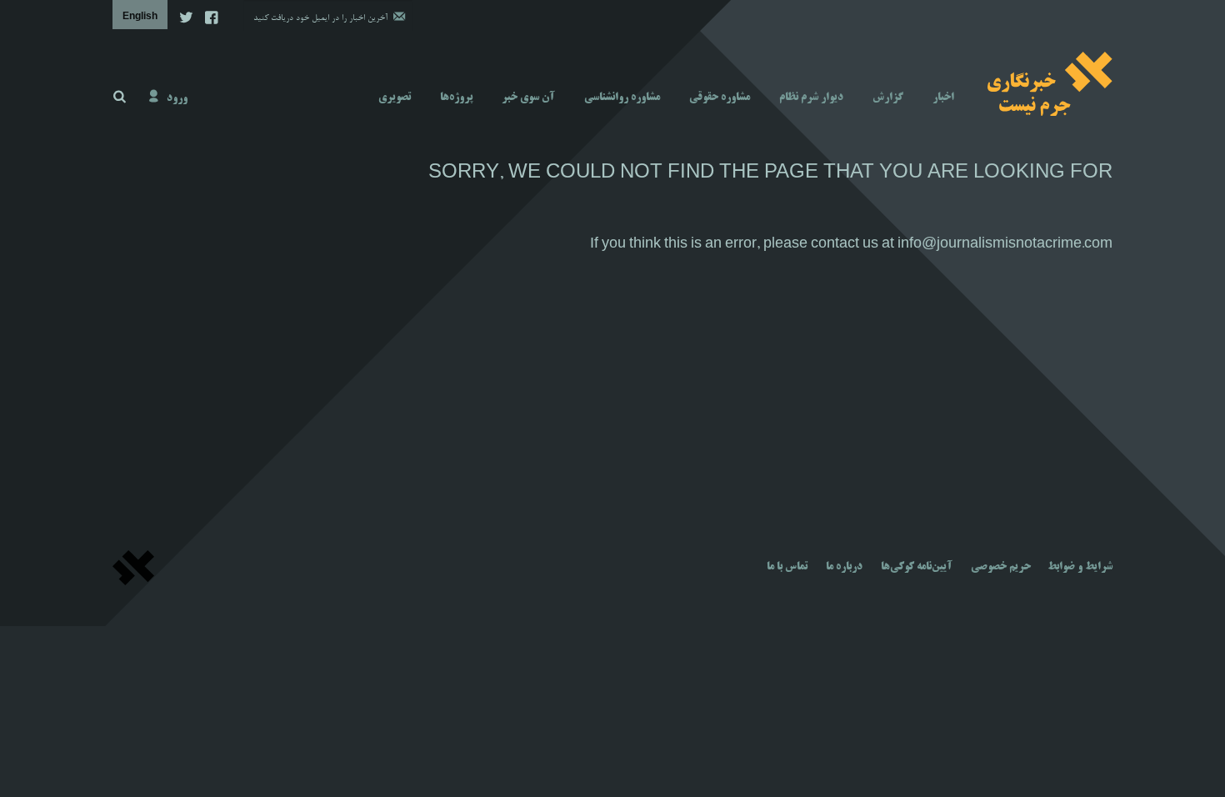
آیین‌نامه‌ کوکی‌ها (916, 567)
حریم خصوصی (1001, 567)
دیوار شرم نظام (811, 97)
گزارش (887, 97)
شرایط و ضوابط (1080, 567)
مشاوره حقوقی (719, 97)
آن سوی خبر (528, 97)
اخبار (943, 97)
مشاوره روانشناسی (622, 97)
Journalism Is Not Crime (1050, 83)
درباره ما (844, 567)
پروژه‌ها (456, 97)
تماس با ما (787, 567)
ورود (177, 98)
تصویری (394, 97)
